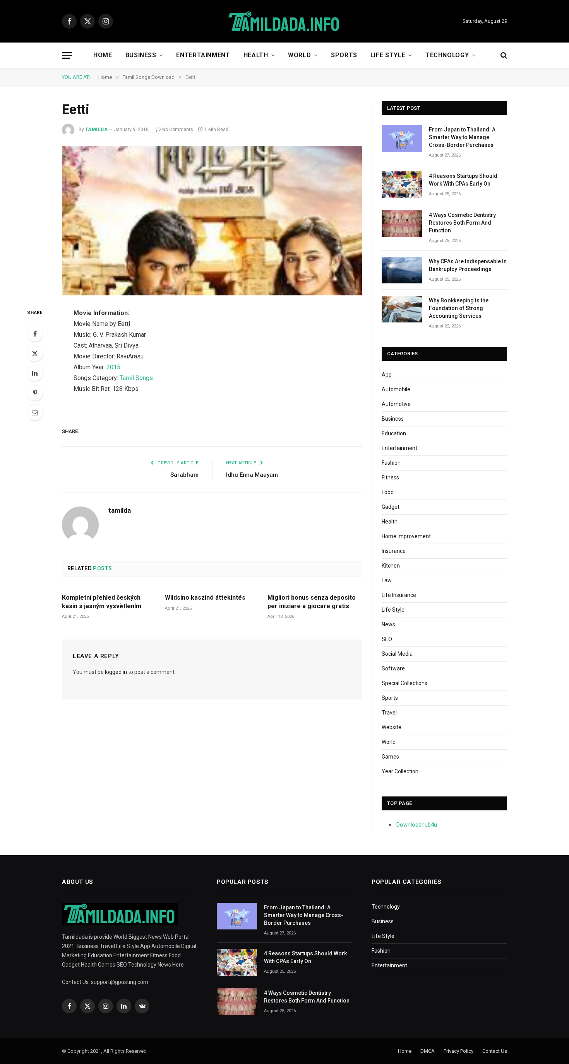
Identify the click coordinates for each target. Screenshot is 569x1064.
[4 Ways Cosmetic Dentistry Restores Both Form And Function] (402, 223)
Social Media (397, 654)
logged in (116, 672)
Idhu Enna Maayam (252, 474)
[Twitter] (35, 353)
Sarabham (184, 474)
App (387, 375)
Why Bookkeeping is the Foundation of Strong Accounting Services (458, 308)
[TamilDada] (284, 21)
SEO (387, 639)
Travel (389, 712)
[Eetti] (212, 221)
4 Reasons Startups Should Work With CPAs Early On (463, 180)
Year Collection (400, 771)
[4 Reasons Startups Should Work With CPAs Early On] (402, 184)
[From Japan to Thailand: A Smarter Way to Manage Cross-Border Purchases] (402, 138)
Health (255, 55)
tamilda (96, 129)
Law (387, 580)
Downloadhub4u (416, 824)
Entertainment (203, 55)
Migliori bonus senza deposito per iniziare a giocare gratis (311, 602)
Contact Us (494, 1051)
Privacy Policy (458, 1051)
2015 (113, 367)
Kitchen (391, 566)
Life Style (387, 55)
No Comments (177, 129)
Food (388, 492)
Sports (344, 55)
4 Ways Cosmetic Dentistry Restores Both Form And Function (462, 223)
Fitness (390, 477)
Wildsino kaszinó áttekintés (205, 597)
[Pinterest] (35, 393)
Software (393, 668)
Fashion (391, 463)
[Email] (35, 412)
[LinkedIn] (35, 373)
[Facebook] (35, 333)
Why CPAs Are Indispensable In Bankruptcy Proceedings (468, 265)
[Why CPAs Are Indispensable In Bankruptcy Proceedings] (402, 270)
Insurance (394, 551)
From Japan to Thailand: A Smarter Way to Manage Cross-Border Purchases (462, 137)
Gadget (390, 507)
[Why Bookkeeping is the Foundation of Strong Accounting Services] (402, 309)
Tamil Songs (136, 378)
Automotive (396, 404)
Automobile (396, 389)
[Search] (503, 55)
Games (390, 757)
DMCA (427, 1051)
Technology (447, 55)
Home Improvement (406, 536)
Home (102, 55)
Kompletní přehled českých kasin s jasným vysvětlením (101, 602)
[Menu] (67, 55)
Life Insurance (399, 595)
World (299, 55)
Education (394, 433)
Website (391, 727)
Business (140, 55)
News (388, 624)
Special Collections (404, 683)
